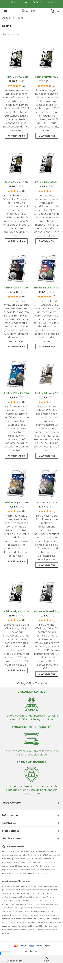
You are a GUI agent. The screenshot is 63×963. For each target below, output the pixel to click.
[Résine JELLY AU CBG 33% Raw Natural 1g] (16, 269)
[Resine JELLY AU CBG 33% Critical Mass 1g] (47, 269)
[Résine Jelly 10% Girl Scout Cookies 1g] (47, 163)
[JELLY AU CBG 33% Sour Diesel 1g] (47, 483)
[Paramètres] (58, 11)
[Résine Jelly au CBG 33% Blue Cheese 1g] (16, 483)
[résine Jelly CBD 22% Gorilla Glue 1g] (16, 592)
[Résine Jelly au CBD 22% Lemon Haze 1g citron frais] (16, 58)
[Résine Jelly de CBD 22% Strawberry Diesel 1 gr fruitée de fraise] (47, 58)
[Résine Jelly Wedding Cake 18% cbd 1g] (47, 592)
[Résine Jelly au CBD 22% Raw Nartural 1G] (47, 374)
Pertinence (9, 34)
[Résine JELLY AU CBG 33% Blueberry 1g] (16, 374)
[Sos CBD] (29, 11)
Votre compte (11, 802)
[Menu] (5, 11)
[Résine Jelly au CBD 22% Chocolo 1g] (16, 163)
